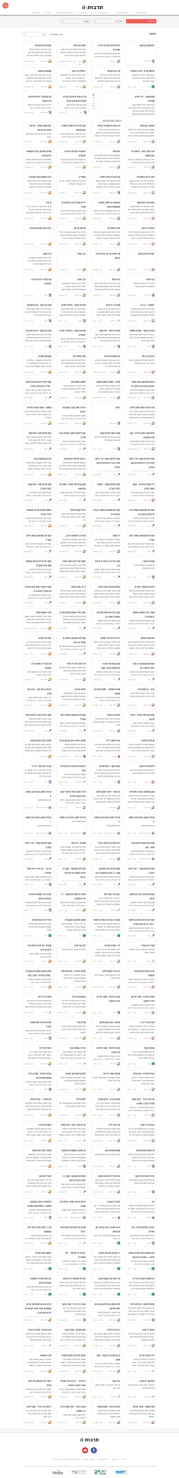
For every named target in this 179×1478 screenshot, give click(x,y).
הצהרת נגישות (88, 1459)
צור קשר (115, 1459)
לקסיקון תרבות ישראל (65, 13)
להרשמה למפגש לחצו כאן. (112, 120)
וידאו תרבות (84, 13)
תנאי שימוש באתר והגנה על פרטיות (65, 1459)
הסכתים (37, 13)
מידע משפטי (103, 1459)
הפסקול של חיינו (101, 13)
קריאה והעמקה (122, 13)
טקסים (48, 13)
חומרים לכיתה (141, 13)
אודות (124, 1459)
